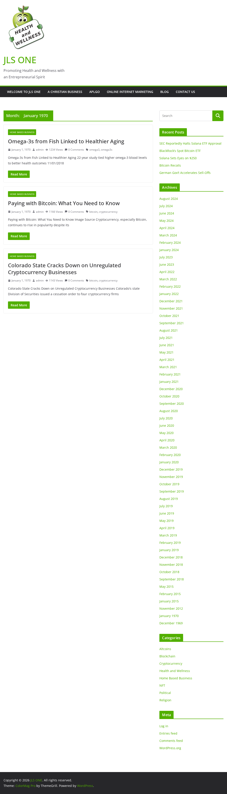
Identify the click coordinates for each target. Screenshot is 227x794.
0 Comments (76, 149)
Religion (165, 700)
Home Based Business (22, 132)
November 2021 (171, 308)
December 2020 (171, 389)
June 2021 (166, 345)
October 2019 (169, 484)
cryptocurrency (108, 212)
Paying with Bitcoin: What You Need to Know (64, 203)
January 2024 (169, 250)
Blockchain (167, 656)
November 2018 (171, 564)
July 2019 (166, 506)
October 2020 (169, 396)
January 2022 (169, 294)
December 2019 (171, 469)
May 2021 (166, 352)
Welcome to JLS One (24, 92)
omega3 (94, 149)
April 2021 (166, 360)
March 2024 (168, 235)
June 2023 (166, 264)
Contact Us (185, 92)
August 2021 (168, 330)
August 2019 (168, 499)
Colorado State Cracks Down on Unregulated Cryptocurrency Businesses (64, 268)
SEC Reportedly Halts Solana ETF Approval (190, 143)
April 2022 (166, 272)
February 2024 (170, 242)
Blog (164, 92)
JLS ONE (20, 60)
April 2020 (166, 440)
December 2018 (171, 557)
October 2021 (169, 316)
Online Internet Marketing (130, 92)
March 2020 (168, 447)
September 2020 (171, 403)
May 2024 (166, 220)
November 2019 (171, 477)
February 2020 (170, 455)
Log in (163, 726)
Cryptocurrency (170, 663)
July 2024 (166, 206)
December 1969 (171, 623)
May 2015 (166, 586)
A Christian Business (65, 92)
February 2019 (170, 542)
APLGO (94, 92)
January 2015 (169, 601)
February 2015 (170, 594)
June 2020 (166, 425)
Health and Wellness (174, 671)
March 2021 (168, 367)
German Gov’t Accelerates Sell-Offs (185, 173)
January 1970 (169, 616)
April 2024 (166, 228)
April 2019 (166, 528)
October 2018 (169, 572)
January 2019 (169, 550)
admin (40, 149)
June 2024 (166, 213)
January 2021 (169, 381)
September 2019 (171, 491)
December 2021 (171, 301)
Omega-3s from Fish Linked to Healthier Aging (66, 141)
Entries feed (168, 733)
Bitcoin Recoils (170, 165)
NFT (162, 685)
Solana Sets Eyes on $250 (178, 158)
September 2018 (171, 579)
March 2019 (168, 535)
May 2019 (166, 521)
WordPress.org (170, 748)
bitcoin (93, 212)
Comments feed (171, 741)
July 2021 (166, 338)
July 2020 (166, 418)
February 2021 (170, 374)
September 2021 (171, 323)
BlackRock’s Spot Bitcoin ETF (180, 151)
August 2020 (168, 411)
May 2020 (166, 433)
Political (165, 693)
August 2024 (168, 199)
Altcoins (165, 649)
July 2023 (166, 257)
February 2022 (170, 286)
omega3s (106, 149)
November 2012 (171, 608)
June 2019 (166, 513)
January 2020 (169, 462)
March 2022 (168, 279)
